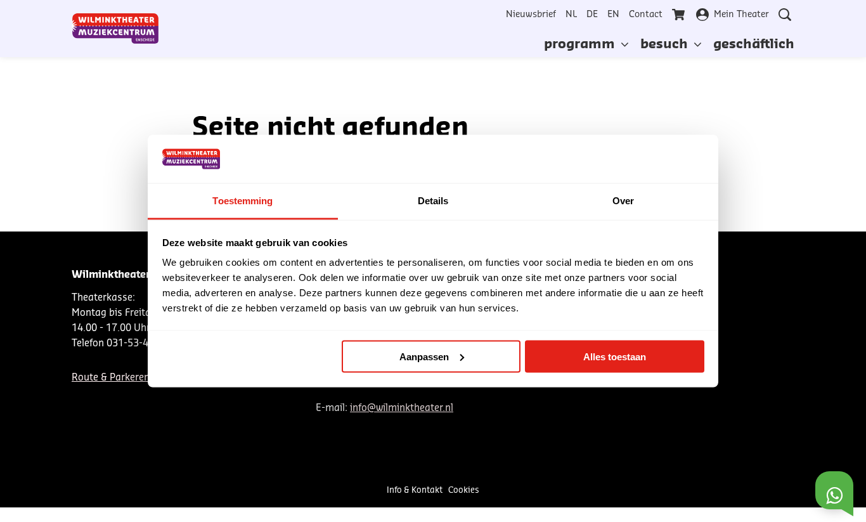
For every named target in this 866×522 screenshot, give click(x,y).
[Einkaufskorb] (679, 14)
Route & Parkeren (111, 377)
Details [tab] (433, 200)
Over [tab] (623, 200)
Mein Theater (741, 14)
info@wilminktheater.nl (401, 408)
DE (592, 14)
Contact (645, 14)
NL (571, 14)
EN (613, 14)
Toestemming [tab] (242, 200)
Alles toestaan (614, 356)
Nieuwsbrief (531, 14)
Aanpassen (424, 356)
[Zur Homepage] (115, 28)
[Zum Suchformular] (784, 14)
